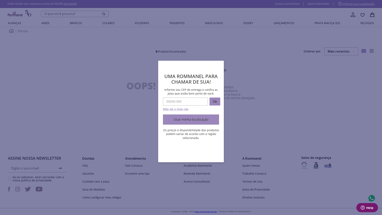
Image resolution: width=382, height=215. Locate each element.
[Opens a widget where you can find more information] (367, 208)
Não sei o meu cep (175, 109)
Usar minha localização (191, 119)
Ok (215, 101)
